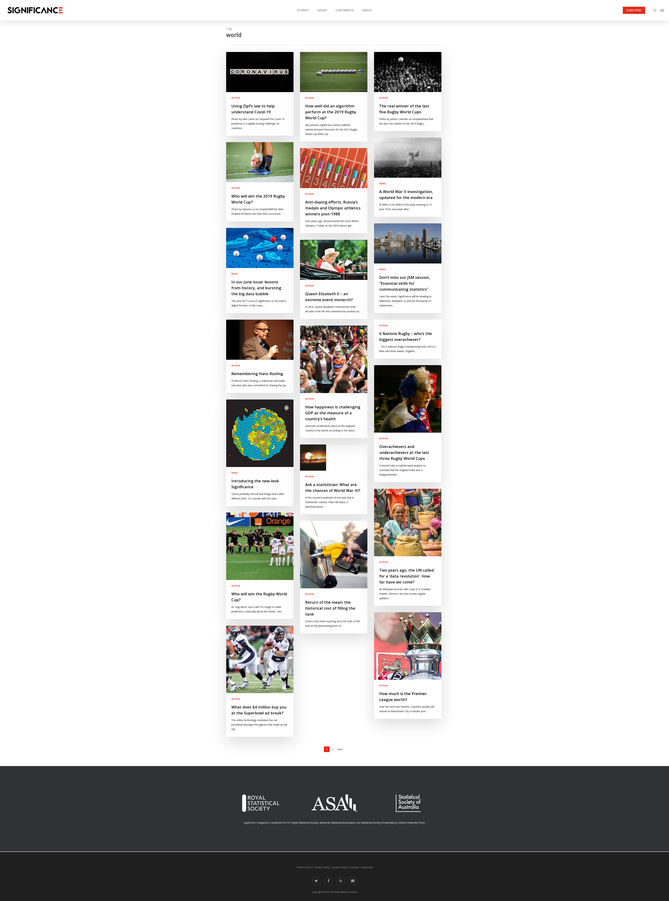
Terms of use (304, 867)
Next (340, 749)
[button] (662, 10)
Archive (235, 97)
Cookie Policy (340, 867)
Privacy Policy (322, 867)
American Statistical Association (337, 822)
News (382, 183)
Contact (354, 867)
